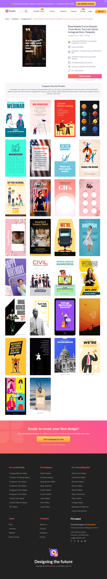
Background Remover (80, 507)
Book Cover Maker (79, 473)
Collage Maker (77, 503)
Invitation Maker (46, 477)
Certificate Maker (79, 477)
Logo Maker (45, 507)
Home (7, 19)
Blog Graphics (46, 486)
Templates (15, 19)
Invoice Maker (46, 494)
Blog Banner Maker (47, 482)
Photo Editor (77, 498)
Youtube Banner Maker (18, 473)
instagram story (26, 19)
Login (90, 11)
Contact (43, 529)
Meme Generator (78, 494)
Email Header (45, 473)
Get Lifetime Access (86, 4)
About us (43, 524)
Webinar (12, 533)
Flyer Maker (45, 503)
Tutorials (12, 529)
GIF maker (13, 507)
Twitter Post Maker (16, 498)
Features (74, 11)
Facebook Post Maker (18, 486)
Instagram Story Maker (18, 490)
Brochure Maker (78, 482)
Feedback (43, 533)
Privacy (43, 537)
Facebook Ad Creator (17, 482)
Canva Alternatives (79, 511)
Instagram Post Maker (18, 494)
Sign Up (101, 11)
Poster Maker (45, 490)
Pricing (82, 11)
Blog (10, 524)
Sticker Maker (77, 490)
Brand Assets (14, 537)
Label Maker (45, 498)
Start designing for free (53, 439)
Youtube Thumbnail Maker (19, 477)
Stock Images (77, 486)
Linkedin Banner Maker (18, 503)
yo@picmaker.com (78, 537)
